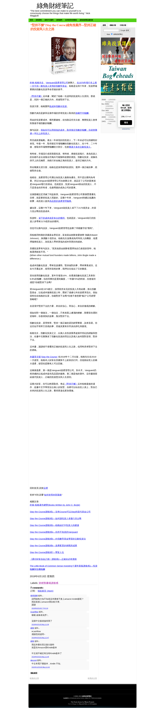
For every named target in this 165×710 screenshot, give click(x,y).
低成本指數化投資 (58, 106)
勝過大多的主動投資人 (80, 147)
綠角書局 (59, 20)
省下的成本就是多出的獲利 (52, 218)
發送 (126, 122)
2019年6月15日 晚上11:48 (40, 657)
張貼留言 (33, 673)
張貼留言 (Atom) (45, 591)
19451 (104, 121)
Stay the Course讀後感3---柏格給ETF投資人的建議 (54, 525)
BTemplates (93, 704)
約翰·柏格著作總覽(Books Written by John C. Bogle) (55, 505)
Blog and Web (83, 704)
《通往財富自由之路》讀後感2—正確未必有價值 (53, 559)
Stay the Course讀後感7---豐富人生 (47, 552)
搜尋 (104, 25)
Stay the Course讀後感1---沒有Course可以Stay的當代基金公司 (60, 512)
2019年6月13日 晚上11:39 (40, 624)
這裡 (45, 488)
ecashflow (34, 612)
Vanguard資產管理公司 (57, 82)
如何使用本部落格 (71, 20)
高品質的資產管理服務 (60, 201)
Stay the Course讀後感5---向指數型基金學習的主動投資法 (58, 539)
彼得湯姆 (34, 596)
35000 (104, 100)
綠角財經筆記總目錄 (86, 20)
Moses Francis (89, 702)
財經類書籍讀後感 (48, 583)
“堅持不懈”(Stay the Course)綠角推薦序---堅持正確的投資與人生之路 (63, 26)
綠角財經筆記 (55, 5)
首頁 (31, 20)
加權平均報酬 (82, 113)
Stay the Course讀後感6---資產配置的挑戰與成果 (53, 545)
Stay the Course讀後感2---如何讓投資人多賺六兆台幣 (55, 518)
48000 (104, 117)
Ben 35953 (105, 104)
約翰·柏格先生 (37, 82)
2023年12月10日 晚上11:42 (41, 667)
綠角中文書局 (49, 20)
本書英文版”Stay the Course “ (44, 357)
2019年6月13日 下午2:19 (40, 608)
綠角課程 (39, 20)
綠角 (32, 628)
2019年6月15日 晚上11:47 (40, 638)
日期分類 (123, 25)
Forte (76, 702)
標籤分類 (113, 25)
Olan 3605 (105, 110)
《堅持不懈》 (36, 96)
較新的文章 (34, 678)
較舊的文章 (92, 678)
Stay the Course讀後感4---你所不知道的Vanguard (54, 532)
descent (33, 660)
